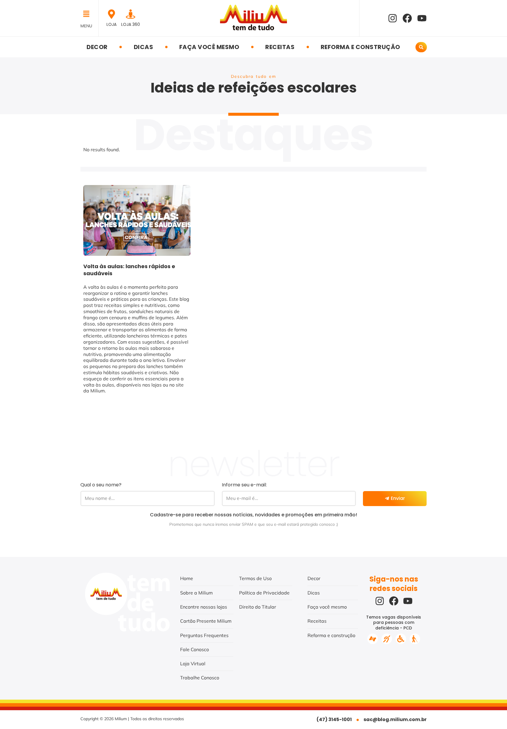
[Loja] (111, 14)
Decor (97, 47)
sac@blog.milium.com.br (395, 719)
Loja (111, 24)
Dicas (143, 47)
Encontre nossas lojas (203, 607)
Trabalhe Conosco (199, 678)
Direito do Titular (257, 607)
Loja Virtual (192, 663)
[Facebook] (407, 18)
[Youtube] (422, 18)
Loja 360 (130, 24)
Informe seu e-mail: (244, 484)
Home (186, 578)
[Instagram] (392, 18)
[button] (87, 14)
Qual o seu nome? (100, 484)
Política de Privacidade (264, 593)
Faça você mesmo (209, 47)
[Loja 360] (130, 14)
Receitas (280, 47)
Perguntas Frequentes (204, 635)
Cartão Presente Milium (205, 621)
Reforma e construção (360, 47)
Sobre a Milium (196, 593)
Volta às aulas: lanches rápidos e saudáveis (129, 270)
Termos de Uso (255, 578)
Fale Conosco (194, 649)
